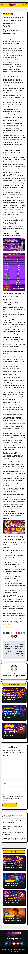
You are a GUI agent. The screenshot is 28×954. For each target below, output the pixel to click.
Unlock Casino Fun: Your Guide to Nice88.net (12, 730)
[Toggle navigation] (2, 4)
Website (4, 789)
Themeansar (14, 951)
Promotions (6, 624)
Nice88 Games (7, 627)
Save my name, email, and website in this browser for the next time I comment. (13, 799)
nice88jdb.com (14, 938)
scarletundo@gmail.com (15, 30)
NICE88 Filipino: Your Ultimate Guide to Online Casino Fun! (13, 920)
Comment (5, 755)
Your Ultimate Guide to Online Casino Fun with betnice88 (12, 713)
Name (4, 778)
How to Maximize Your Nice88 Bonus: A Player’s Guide (9, 649)
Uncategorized (7, 13)
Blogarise (22, 949)
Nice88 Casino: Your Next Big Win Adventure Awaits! (14, 694)
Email (4, 783)
